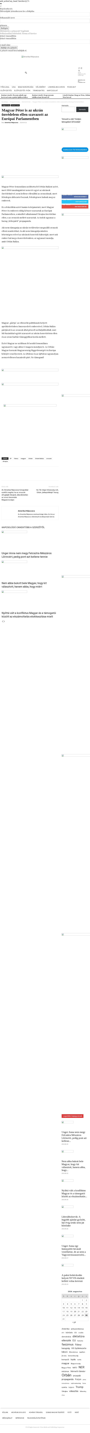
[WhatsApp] (20, 127)
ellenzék (66, 1340)
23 (86, 1311)
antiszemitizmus (77, 1329)
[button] (26, 73)
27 (75, 1315)
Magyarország (15, 102)
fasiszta (80, 1341)
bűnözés (69, 1332)
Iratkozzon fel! (81, 206)
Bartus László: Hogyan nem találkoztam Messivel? (43, 96)
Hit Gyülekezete (78, 1348)
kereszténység (73, 1356)
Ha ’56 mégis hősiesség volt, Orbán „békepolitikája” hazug (47, 491)
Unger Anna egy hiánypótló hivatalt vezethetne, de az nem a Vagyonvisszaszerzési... (74, 1250)
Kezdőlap (5, 102)
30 (86, 1315)
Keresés (65, 105)
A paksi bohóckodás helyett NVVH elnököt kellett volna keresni (73, 1278)
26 (71, 1315)
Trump (79, 1387)
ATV (63, 1333)
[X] (79, 71)
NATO (75, 1368)
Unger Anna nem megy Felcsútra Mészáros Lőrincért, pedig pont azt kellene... (74, 1136)
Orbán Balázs (39, 458)
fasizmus (67, 1344)
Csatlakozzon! (81, 201)
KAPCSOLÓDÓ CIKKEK (13, 527)
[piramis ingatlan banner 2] (30, 283)
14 (79, 1307)
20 (75, 1311)
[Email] (31, 127)
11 (67, 1307)
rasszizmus (65, 1383)
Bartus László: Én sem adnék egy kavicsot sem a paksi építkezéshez (14, 96)
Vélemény (83, 1391)
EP (10, 458)
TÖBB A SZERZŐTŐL (34, 527)
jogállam (82, 1352)
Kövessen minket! (80, 197)
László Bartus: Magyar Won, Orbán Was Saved (76, 96)
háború (65, 1352)
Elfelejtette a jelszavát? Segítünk (14, 31)
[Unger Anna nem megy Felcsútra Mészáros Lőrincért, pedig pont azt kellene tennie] (30, 539)
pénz (84, 1379)
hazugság (66, 1348)
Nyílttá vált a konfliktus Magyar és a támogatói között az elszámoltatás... (74, 1193)
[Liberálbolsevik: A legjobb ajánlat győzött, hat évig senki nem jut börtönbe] (75, 1210)
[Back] (1, 6)
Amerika (65, 1329)
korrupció (65, 1359)
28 (79, 1315)
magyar (23, 458)
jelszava (3, 25)
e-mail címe (5, 45)
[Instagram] (81, 68)
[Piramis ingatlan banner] (30, 373)
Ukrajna (5, 461)
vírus (63, 1395)
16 (86, 1307)
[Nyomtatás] (36, 127)
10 (64, 1307)
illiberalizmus (73, 1352)
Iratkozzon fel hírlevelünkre (75, 149)
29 (83, 1315)
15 (83, 1307)
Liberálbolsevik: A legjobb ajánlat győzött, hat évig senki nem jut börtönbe (73, 1221)
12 (71, 1307)
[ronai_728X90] (30, 179)
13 (75, 1307)
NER (81, 1367)
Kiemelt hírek (26, 102)
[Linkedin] (25, 127)
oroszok (49, 458)
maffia (79, 1359)
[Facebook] (79, 68)
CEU (75, 1333)
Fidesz (16, 458)
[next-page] (4, 621)
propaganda (67, 1379)
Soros (84, 1383)
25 (67, 1315)
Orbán (30, 458)
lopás (73, 1359)
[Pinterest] (14, 127)
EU (74, 1340)
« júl (74, 1322)
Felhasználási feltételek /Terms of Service (18, 33)
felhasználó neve (7, 17)
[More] (41, 127)
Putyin (78, 1379)
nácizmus (65, 1371)
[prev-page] (2, 621)
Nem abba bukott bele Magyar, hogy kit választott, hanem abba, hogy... (73, 1166)
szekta (64, 1387)
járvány (64, 1356)
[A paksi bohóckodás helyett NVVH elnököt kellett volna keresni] (75, 1268)
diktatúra (78, 1336)
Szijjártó (71, 1387)
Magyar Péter (66, 1368)
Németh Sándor (78, 1371)
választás (73, 1391)
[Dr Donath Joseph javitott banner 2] (30, 406)
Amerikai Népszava (11, 122)
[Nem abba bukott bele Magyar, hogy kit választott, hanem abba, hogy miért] (30, 569)
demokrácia (66, 1337)
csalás (80, 1333)
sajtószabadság (76, 1383)
